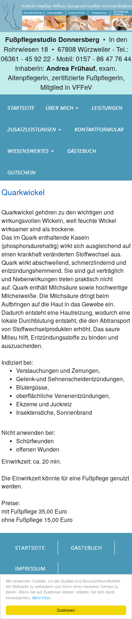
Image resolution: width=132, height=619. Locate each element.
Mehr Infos (41, 597)
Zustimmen (66, 610)
